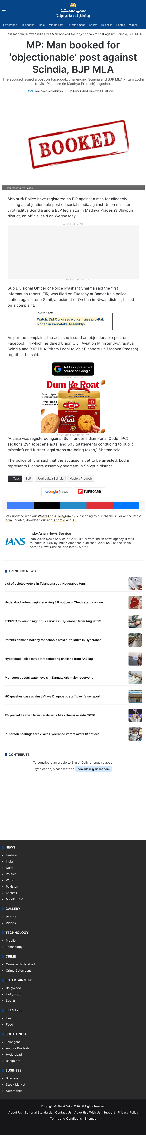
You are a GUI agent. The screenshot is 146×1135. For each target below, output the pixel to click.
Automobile (14, 1091)
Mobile (11, 940)
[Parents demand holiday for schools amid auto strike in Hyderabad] (135, 640)
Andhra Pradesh (17, 1048)
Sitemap (90, 1118)
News (30, 34)
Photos (120, 24)
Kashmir (11, 893)
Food (9, 1024)
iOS (74, 520)
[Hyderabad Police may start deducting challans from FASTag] (135, 659)
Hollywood (13, 994)
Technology (14, 947)
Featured (12, 855)
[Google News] (56, 492)
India (42, 24)
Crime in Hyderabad (20, 964)
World (10, 880)
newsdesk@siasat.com (94, 769)
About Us (15, 1112)
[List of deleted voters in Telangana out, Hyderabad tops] (135, 583)
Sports (93, 24)
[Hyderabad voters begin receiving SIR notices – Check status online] (135, 602)
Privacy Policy (128, 1112)
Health (10, 1018)
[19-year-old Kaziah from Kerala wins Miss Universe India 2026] (135, 715)
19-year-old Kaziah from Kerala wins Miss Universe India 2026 (50, 715)
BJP (28, 478)
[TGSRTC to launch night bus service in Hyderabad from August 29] (135, 621)
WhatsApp (45, 516)
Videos (133, 24)
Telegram (64, 516)
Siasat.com (15, 34)
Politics (11, 874)
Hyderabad (10, 24)
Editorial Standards (38, 1112)
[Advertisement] (73, 251)
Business (106, 24)
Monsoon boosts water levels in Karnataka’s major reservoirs (49, 677)
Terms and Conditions (66, 1118)
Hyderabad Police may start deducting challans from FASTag (49, 659)
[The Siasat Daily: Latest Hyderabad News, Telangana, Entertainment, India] (73, 10)
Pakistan (12, 886)
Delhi (9, 868)
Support (109, 1112)
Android (59, 520)
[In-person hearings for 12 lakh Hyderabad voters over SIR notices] (135, 734)
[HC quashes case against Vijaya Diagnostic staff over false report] (135, 696)
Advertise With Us (87, 1112)
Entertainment (76, 24)
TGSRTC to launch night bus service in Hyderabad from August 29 (53, 621)
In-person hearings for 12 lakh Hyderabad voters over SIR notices (52, 734)
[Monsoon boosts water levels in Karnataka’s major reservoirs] (135, 677)
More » (84, 547)
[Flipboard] (89, 491)
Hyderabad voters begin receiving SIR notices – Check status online (54, 602)
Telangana (27, 24)
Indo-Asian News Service (49, 90)
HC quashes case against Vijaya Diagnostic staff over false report (52, 696)
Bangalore (13, 1061)
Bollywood (13, 988)
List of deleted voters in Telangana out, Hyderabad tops (45, 583)
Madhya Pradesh (81, 478)
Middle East (56, 24)
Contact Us (63, 1112)
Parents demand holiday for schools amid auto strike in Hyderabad (53, 640)
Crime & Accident (18, 970)
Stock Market (15, 1084)
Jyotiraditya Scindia (50, 478)
